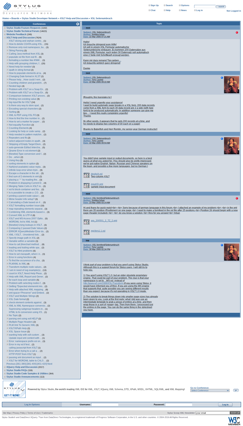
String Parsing (16, 50)
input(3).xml (97, 184)
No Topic (13, 315)
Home (5, 18)
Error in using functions (20, 257)
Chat (153, 10)
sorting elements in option (22, 163)
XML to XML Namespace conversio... (27, 305)
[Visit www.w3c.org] (234, 424)
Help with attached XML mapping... (26, 289)
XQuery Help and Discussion (21, 367)
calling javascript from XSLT (22, 347)
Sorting (12, 112)
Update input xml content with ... (25, 338)
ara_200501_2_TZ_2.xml (104, 220)
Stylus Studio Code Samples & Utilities (27, 373)
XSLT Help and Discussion (74, 18)
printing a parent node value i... (24, 196)
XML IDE (79, 389)
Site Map (7, 413)
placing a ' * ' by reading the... (23, 179)
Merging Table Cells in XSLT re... (25, 186)
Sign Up (155, 5)
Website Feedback (16, 34)
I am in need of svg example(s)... (25, 270)
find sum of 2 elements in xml (23, 176)
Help (168, 10)
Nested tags (14, 86)
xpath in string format (19, 70)
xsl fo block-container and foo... (24, 189)
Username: (85, 404)
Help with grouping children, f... (24, 63)
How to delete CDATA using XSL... (26, 44)
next (88, 28)
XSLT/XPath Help (17, 328)
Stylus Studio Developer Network (40, 18)
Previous (11, 364)
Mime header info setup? (21, 199)
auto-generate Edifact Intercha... (25, 147)
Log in (199, 10)
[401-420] (42, 364)
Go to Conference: (199, 388)
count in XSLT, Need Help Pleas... (25, 273)
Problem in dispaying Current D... (25, 183)
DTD (126, 389)
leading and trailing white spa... (24, 247)
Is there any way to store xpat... (24, 105)
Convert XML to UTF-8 (20, 215)
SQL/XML (159, 389)
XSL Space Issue (17, 331)
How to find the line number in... (24, 118)
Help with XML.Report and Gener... (26, 276)
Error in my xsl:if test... (19, 344)
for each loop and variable (22, 280)
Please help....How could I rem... (25, 79)
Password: (159, 404)
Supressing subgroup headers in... (26, 309)
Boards (15, 18)
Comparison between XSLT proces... (27, 95)
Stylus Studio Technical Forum (22, 31)
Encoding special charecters (23, 108)
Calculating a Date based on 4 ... (25, 202)
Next (49, 364)
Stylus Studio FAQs (16, 370)
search (221, 7)
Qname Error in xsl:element (22, 150)
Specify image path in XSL (22, 238)
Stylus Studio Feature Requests (23, 28)
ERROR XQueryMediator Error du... (26, 231)
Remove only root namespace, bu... (26, 47)
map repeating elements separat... (26, 208)
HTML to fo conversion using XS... (26, 312)
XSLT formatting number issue (24, 205)
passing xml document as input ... (25, 357)
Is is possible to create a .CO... (24, 192)
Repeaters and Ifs (17, 137)
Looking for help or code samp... (25, 131)
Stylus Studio (47, 389)
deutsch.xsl (97, 174)
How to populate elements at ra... (25, 73)
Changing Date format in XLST (24, 76)
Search (169, 5)
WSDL (140, 389)
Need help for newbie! (20, 66)
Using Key (14, 160)
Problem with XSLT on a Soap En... (26, 89)
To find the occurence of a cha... (24, 260)
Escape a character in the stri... (24, 173)
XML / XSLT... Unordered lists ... (24, 234)
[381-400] (31, 364)
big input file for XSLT (19, 102)
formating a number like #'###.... (25, 60)
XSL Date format (17, 299)
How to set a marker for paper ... (25, 121)
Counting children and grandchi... (25, 83)
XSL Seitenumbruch (101, 18)
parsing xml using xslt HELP (23, 318)
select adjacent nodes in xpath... (25, 141)
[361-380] (21, 364)
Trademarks (47, 413)
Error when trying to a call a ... (23, 351)
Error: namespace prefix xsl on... (25, 341)
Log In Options (32, 404)
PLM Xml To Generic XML (21, 325)
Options (185, 5)
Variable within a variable (21, 241)
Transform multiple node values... (25, 267)
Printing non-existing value (22, 99)
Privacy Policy (19, 413)
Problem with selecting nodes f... (25, 283)
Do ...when (14, 157)
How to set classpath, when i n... (25, 254)
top (87, 240)
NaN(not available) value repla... (25, 166)
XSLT (96, 389)
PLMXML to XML (17, 263)
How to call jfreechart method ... (24, 244)
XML (90, 389)
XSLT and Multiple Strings (22, 296)
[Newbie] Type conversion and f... (25, 154)
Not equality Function (19, 125)
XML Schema (116, 389)
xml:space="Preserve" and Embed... (27, 292)
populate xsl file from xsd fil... (23, 57)
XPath (133, 389)
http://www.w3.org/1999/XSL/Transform (103, 283)
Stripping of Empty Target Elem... (25, 144)
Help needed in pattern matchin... (25, 134)
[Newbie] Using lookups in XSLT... (25, 225)
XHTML (149, 389)
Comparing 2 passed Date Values (26, 228)
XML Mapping (177, 389)
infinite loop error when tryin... (23, 170)
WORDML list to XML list (21, 221)
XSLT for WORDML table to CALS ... (27, 360)
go (236, 390)
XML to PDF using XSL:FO (22, 115)
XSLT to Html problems (20, 250)
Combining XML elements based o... (27, 212)
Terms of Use (33, 413)
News (184, 10)
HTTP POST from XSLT (20, 354)
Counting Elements (18, 128)
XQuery (104, 389)
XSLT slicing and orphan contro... (25, 41)
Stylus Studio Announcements (22, 376)
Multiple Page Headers (20, 322)
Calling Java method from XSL (24, 53)
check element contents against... (25, 302)
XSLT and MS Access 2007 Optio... (26, 218)
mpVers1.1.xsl (98, 231)
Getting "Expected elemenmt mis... (26, 286)
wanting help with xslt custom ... (24, 334)
